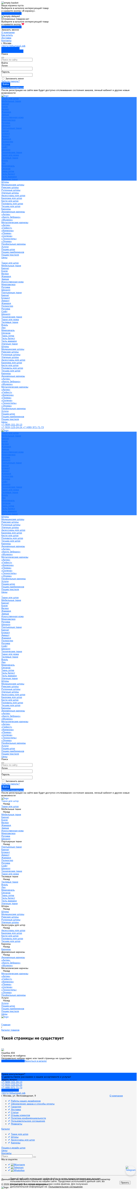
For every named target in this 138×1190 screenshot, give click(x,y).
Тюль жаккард (9, 176)
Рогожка (5, 122)
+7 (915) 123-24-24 (12, 427)
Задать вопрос (9, 1079)
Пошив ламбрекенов (12, 252)
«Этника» (6, 241)
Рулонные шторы (10, 190)
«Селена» (6, 236)
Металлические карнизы (14, 222)
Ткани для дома (10, 155)
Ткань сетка (7, 171)
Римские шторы (10, 187)
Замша (5, 114)
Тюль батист (8, 174)
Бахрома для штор (11, 198)
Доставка (6, 37)
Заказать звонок (10, 48)
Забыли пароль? (10, 81)
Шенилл (5, 125)
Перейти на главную (13, 1061)
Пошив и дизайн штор (13, 1147)
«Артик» (5, 225)
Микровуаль (8, 165)
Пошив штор (8, 249)
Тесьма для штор (10, 206)
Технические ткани (11, 152)
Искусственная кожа (12, 117)
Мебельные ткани (11, 101)
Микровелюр (8, 120)
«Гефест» (6, 227)
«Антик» (5, 214)
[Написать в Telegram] (130, 1171)
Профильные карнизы (13, 244)
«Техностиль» (9, 238)
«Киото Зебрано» (11, 217)
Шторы (5, 346)
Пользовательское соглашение (28, 1121)
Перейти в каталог (11, 13)
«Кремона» (7, 230)
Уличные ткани (9, 179)
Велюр (5, 109)
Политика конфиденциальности (28, 1118)
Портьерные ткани (11, 128)
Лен (3, 163)
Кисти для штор (10, 200)
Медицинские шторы (12, 184)
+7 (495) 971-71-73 (33, 427)
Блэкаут (5, 133)
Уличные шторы (10, 192)
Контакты (6, 40)
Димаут (5, 136)
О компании (8, 32)
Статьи (15, 1112)
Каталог (5, 1128)
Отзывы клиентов (20, 1115)
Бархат (5, 103)
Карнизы (6, 373)
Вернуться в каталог (36, 1061)
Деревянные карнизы (13, 211)
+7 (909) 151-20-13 (11, 424)
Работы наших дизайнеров (26, 1101)
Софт (4, 147)
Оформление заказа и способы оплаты (33, 1103)
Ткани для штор (10, 262)
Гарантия (16, 1106)
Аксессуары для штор (13, 360)
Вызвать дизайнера (12, 51)
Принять (125, 1182)
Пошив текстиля (10, 254)
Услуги (5, 411)
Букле (4, 106)
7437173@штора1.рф (13, 45)
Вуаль (4, 160)
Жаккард (6, 112)
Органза (5, 168)
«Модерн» (7, 219)
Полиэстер (7, 141)
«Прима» (6, 233)
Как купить (7, 35)
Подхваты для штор (12, 203)
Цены (4, 422)
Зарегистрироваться (12, 87)
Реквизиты (16, 1123)
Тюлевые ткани (9, 157)
